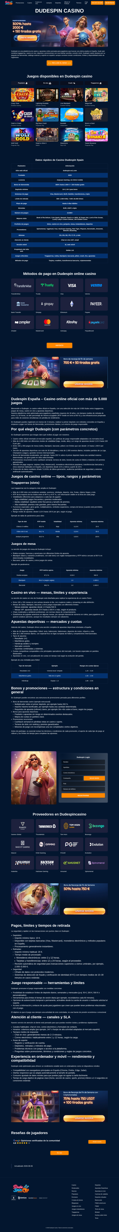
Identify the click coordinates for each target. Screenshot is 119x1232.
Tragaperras (95, 83)
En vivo (45, 83)
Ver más (59, 1152)
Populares (21, 83)
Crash (70, 83)
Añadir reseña (97, 1141)
